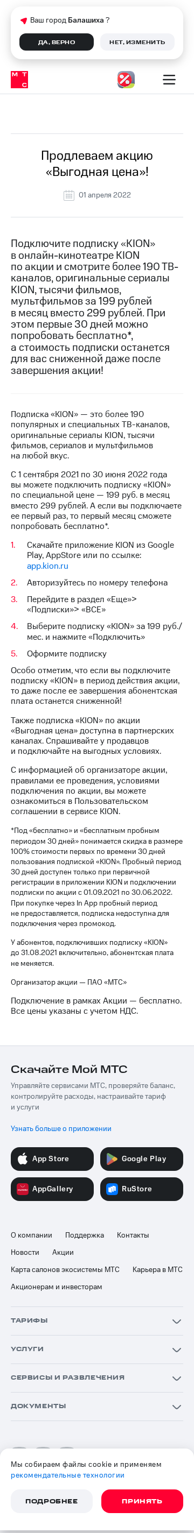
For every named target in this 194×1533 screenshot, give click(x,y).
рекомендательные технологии (68, 1475)
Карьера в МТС (158, 1269)
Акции (63, 1252)
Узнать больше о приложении (61, 1129)
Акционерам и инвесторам (56, 1287)
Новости (25, 1252)
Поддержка (84, 1235)
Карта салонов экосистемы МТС (65, 1269)
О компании (31, 1235)
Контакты (133, 1235)
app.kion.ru (47, 566)
